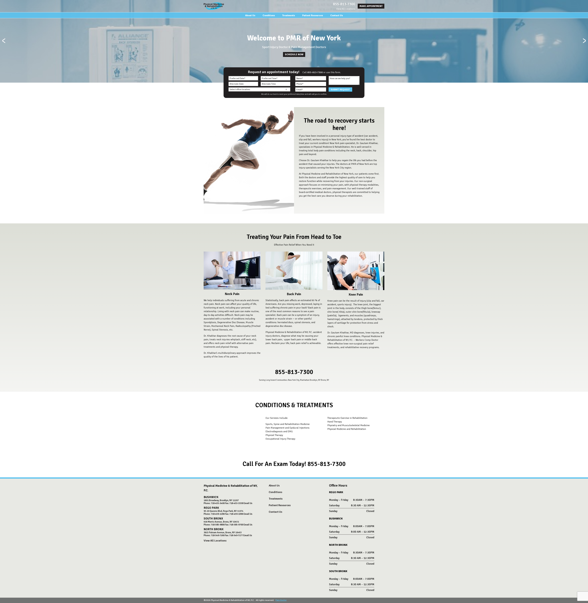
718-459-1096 (236, 514)
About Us (250, 15)
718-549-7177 (236, 535)
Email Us (248, 503)
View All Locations (345, 8)
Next (584, 41)
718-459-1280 (218, 514)
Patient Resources (312, 15)
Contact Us (336, 15)
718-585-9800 (218, 524)
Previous (3, 41)
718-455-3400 (218, 503)
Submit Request (340, 89)
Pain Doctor (281, 600)
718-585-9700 (236, 524)
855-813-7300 (344, 4)
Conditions (269, 15)
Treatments (288, 15)
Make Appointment (371, 6)
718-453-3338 (236, 503)
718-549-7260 (217, 535)
